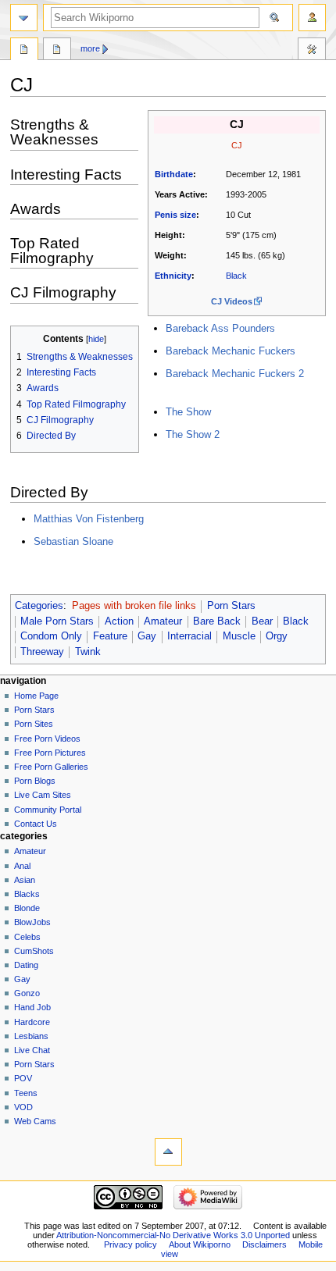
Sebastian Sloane (73, 541)
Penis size (175, 214)
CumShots (34, 951)
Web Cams (35, 1121)
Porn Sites (33, 723)
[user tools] (312, 17)
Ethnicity (173, 275)
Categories (39, 605)
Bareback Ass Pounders (220, 328)
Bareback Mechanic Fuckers (230, 351)
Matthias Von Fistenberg (89, 519)
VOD (23, 1107)
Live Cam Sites (42, 794)
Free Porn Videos (47, 738)
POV (23, 1078)
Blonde (27, 908)
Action (119, 621)
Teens (26, 1093)
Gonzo (27, 993)
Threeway (42, 651)
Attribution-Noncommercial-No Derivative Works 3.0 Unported (173, 1235)
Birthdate (174, 174)
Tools (311, 50)
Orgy (277, 636)
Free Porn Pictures (50, 752)
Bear (262, 621)
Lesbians (31, 1036)
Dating (26, 965)
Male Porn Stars (57, 621)
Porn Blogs (34, 780)
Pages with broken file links (134, 605)
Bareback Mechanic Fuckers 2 (235, 373)
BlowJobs (32, 922)
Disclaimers (264, 1244)
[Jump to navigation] (24, 17)
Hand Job (32, 1007)
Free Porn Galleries (51, 766)
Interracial (189, 636)
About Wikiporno (200, 1244)
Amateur (163, 621)
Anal (22, 865)
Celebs (27, 937)
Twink (88, 651)
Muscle (239, 636)
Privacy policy (130, 1244)
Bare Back (217, 621)
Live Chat (32, 1050)
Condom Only (51, 636)
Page (24, 50)
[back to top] (168, 1152)
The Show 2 (193, 434)
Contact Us (35, 823)
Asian (24, 880)
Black (236, 275)
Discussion (57, 50)
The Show (188, 412)
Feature (110, 636)
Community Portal (47, 809)
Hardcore (32, 1022)
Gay (147, 636)
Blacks (27, 894)
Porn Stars (231, 605)
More (90, 48)
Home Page (36, 695)
